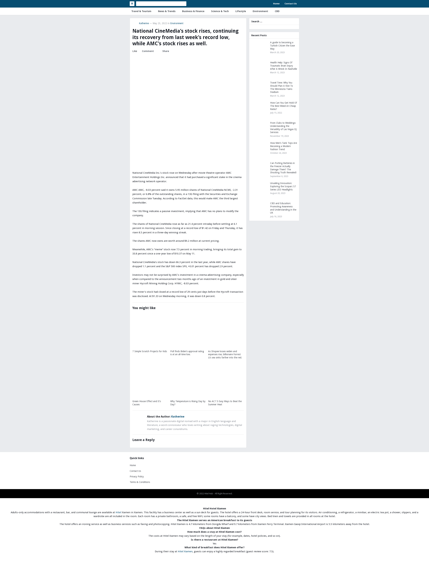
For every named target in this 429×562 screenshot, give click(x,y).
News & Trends (166, 11)
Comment (148, 51)
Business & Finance (193, 11)
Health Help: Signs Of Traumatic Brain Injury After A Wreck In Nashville (283, 65)
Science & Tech (220, 11)
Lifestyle (240, 11)
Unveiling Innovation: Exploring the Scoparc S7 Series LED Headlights (283, 186)
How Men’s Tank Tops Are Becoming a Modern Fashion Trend (283, 146)
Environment (260, 11)
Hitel (118, 512)
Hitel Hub (208, 493)
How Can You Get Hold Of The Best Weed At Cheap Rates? (283, 105)
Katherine (144, 23)
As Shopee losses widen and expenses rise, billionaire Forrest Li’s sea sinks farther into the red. (225, 354)
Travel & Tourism (141, 11)
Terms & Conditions (140, 482)
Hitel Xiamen (185, 551)
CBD (277, 11)
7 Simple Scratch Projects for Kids (149, 351)
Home (276, 3)
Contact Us (291, 3)
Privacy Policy (137, 476)
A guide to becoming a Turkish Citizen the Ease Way (282, 45)
